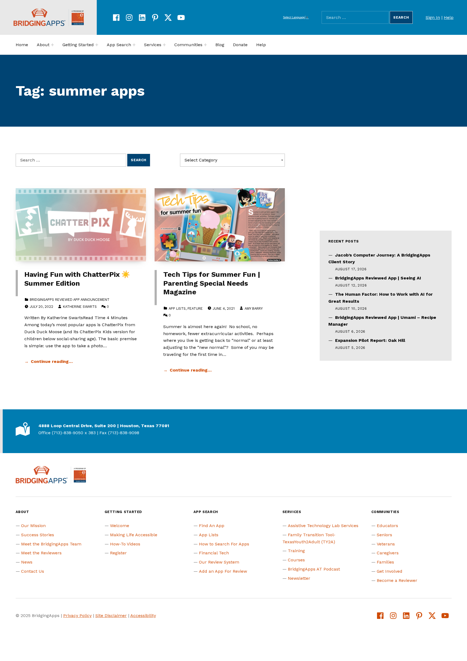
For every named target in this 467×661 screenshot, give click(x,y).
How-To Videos (125, 544)
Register (118, 552)
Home (22, 44)
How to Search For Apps (224, 544)
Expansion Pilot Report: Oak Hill (370, 340)
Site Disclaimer (111, 615)
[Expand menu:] (52, 44)
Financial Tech (214, 552)
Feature (195, 308)
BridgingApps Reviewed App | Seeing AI (378, 278)
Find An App (211, 525)
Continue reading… (52, 361)
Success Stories (37, 534)
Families (385, 562)
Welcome (119, 525)
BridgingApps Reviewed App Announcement (69, 300)
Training (296, 550)
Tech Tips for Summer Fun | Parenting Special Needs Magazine (211, 283)
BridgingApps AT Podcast (314, 569)
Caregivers (388, 552)
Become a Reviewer (397, 580)
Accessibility (143, 615)
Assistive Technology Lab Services (323, 525)
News (26, 562)
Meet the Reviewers (41, 552)
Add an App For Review (223, 571)
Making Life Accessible (133, 534)
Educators (387, 525)
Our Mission (33, 525)
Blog (219, 44)
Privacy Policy (77, 615)
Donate (240, 44)
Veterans (386, 544)
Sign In (433, 17)
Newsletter (299, 578)
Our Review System (219, 562)
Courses (296, 559)
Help (448, 17)
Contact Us (32, 571)
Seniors (384, 534)
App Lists (177, 308)
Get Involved (389, 571)
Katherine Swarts (80, 307)
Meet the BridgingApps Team (51, 544)
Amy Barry (253, 308)
